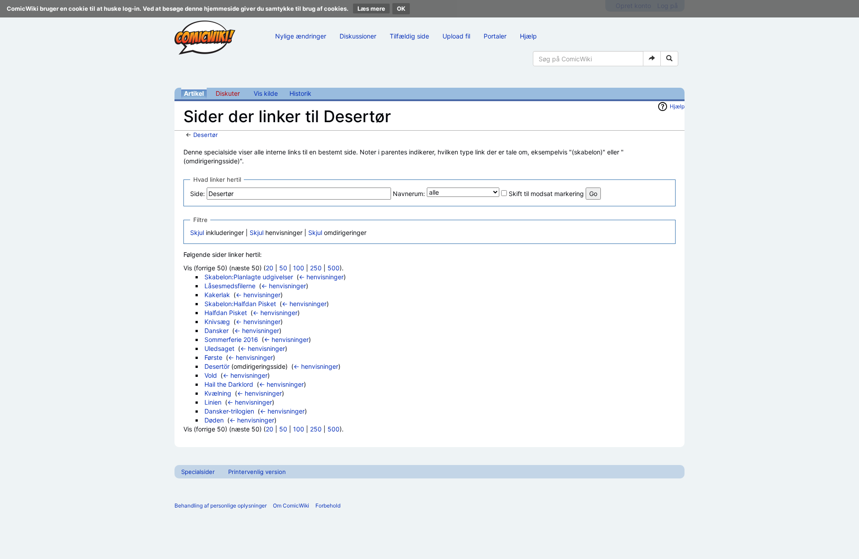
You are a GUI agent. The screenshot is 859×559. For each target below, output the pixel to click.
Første (213, 357)
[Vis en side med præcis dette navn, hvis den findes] (652, 58)
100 (298, 268)
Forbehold (327, 505)
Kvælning (217, 393)
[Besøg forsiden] (204, 38)
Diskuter (228, 93)
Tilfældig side (409, 36)
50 (283, 268)
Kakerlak (217, 295)
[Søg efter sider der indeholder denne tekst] (669, 58)
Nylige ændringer (300, 36)
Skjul (197, 232)
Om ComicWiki (291, 505)
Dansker (216, 330)
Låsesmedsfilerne (229, 286)
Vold (210, 375)
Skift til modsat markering (546, 193)
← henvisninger (321, 277)
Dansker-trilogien (229, 411)
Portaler (495, 36)
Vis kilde (266, 93)
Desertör (217, 366)
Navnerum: (409, 193)
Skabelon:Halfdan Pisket (240, 303)
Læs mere (371, 8)
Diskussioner (358, 36)
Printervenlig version (257, 471)
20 (269, 268)
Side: (197, 193)
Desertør (205, 134)
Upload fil (456, 36)
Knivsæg (217, 321)
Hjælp (528, 36)
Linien (212, 402)
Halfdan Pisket (225, 312)
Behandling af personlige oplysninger (220, 505)
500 (333, 268)
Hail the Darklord (228, 384)
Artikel (194, 93)
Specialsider (198, 471)
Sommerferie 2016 (231, 339)
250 (316, 268)
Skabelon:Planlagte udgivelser (248, 277)
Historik (300, 93)
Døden (214, 420)
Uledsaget (219, 348)
